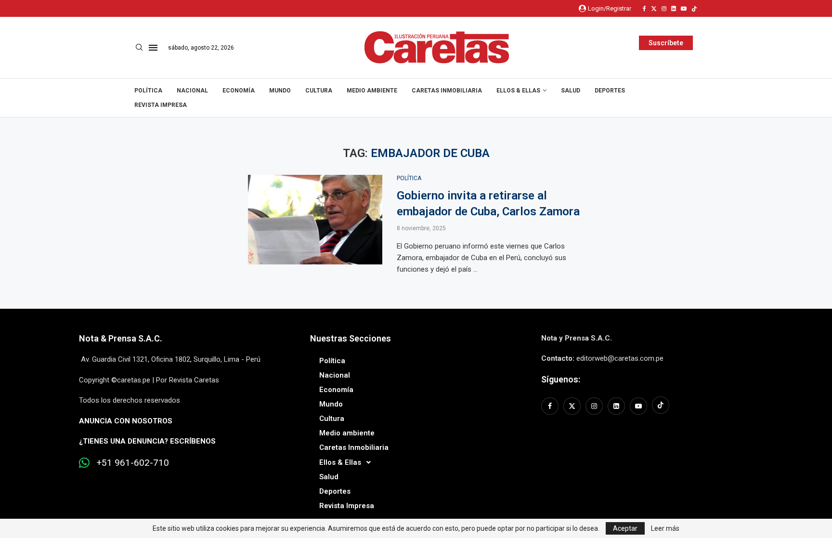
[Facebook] (644, 8)
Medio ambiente (372, 90)
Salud (570, 90)
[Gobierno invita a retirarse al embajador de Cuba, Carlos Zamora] (315, 219)
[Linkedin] (673, 8)
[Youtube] (683, 8)
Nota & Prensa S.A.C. (120, 338)
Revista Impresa (160, 105)
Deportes (610, 90)
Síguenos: (560, 379)
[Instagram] (664, 8)
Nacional (192, 90)
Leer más (665, 528)
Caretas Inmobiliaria (447, 90)
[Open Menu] (153, 47)
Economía (238, 90)
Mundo (280, 90)
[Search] (139, 48)
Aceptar (625, 528)
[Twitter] (653, 8)
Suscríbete (666, 43)
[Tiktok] (694, 8)
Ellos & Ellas (518, 90)
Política (148, 90)
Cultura (318, 90)
